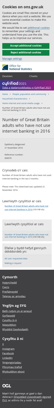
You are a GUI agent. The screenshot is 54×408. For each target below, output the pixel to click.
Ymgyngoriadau (11, 362)
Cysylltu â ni (9, 320)
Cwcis (5, 287)
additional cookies (39, 27)
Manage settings (12, 58)
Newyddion (9, 325)
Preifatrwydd (10, 291)
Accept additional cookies (25, 45)
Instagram (8, 348)
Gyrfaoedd (8, 315)
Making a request (13, 263)
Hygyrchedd (9, 282)
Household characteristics (14, 98)
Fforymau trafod (12, 367)
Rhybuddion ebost (13, 371)
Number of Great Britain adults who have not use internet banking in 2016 (26, 208)
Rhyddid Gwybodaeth (15, 329)
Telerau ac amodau (13, 296)
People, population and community (29, 94)
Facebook (8, 353)
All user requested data (16, 258)
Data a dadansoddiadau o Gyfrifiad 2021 (26, 87)
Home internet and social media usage (21, 103)
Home (5, 94)
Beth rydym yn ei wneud (17, 311)
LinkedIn (7, 358)
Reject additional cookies (26, 52)
